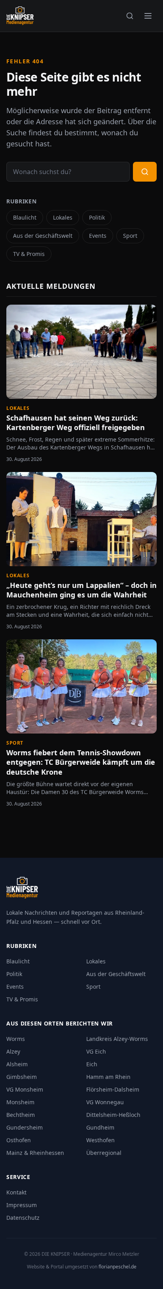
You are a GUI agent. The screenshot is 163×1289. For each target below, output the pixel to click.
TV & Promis (29, 254)
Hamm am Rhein (108, 1076)
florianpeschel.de (117, 1266)
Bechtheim (20, 1114)
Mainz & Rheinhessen (35, 1152)
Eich (91, 1064)
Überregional (103, 1152)
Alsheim (17, 1064)
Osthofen (18, 1140)
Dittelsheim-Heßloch (113, 1114)
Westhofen (100, 1140)
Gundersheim (24, 1127)
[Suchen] (130, 16)
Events (97, 235)
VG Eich (96, 1051)
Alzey (13, 1051)
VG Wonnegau (105, 1102)
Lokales (62, 217)
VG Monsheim (24, 1089)
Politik (97, 217)
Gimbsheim (21, 1076)
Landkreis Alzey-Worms (117, 1039)
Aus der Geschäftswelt (42, 235)
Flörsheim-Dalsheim (112, 1089)
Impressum (21, 1205)
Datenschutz (23, 1217)
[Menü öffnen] (148, 16)
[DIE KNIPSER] (20, 15)
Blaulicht (24, 217)
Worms (15, 1039)
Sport (130, 235)
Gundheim (100, 1127)
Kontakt (16, 1192)
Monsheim (20, 1102)
